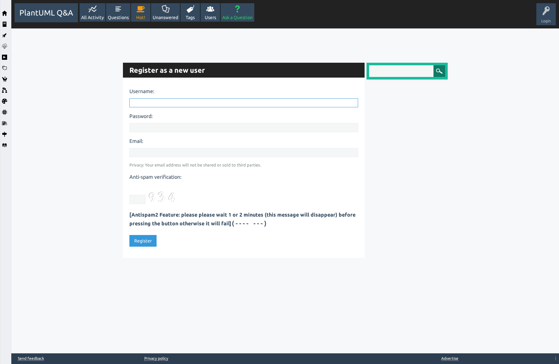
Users (210, 17)
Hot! (140, 17)
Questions (118, 17)
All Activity (92, 17)
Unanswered (165, 17)
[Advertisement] (65, 125)
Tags (190, 17)
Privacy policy (156, 358)
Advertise (449, 358)
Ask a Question (237, 17)
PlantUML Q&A (46, 12)
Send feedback (31, 358)
